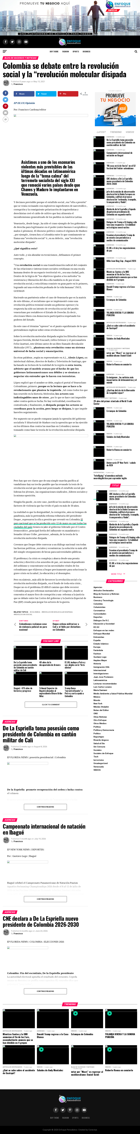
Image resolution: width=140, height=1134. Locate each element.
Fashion (65, 51)
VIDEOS (97, 770)
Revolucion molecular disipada (58, 612)
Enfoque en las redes (104, 630)
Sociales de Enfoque (103, 753)
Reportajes (99, 737)
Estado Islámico (101, 644)
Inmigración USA (101, 667)
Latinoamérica (100, 680)
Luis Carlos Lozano (103, 687)
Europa (97, 647)
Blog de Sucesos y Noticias (106, 594)
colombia (35, 612)
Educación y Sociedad (104, 624)
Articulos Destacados (104, 590)
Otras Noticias (100, 717)
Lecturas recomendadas (105, 684)
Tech (96, 757)
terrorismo (99, 760)
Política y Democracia (104, 730)
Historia (97, 664)
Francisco (18, 84)
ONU (96, 713)
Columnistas (99, 607)
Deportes (98, 617)
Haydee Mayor (100, 660)
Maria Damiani (100, 690)
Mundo (97, 700)
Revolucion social (23, 614)
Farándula (98, 650)
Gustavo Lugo (100, 657)
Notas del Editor (101, 710)
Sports (76, 51)
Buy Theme (54, 51)
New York (98, 703)
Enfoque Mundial (102, 634)
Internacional (100, 670)
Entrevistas (99, 637)
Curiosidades (100, 614)
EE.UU (96, 627)
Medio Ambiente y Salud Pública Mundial (113, 694)
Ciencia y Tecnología (103, 600)
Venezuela (99, 767)
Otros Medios (100, 723)
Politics (97, 733)
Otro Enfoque (100, 720)
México (97, 697)
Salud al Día (99, 743)
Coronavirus (99, 610)
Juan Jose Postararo (103, 677)
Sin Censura (99, 747)
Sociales (98, 750)
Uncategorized (101, 763)
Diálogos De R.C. (101, 620)
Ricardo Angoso (101, 740)
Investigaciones (101, 674)
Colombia (98, 604)
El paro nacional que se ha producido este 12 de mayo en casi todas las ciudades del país (50, 523)
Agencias (98, 587)
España (97, 640)
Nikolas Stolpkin (101, 707)
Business (86, 51)
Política (97, 727)
